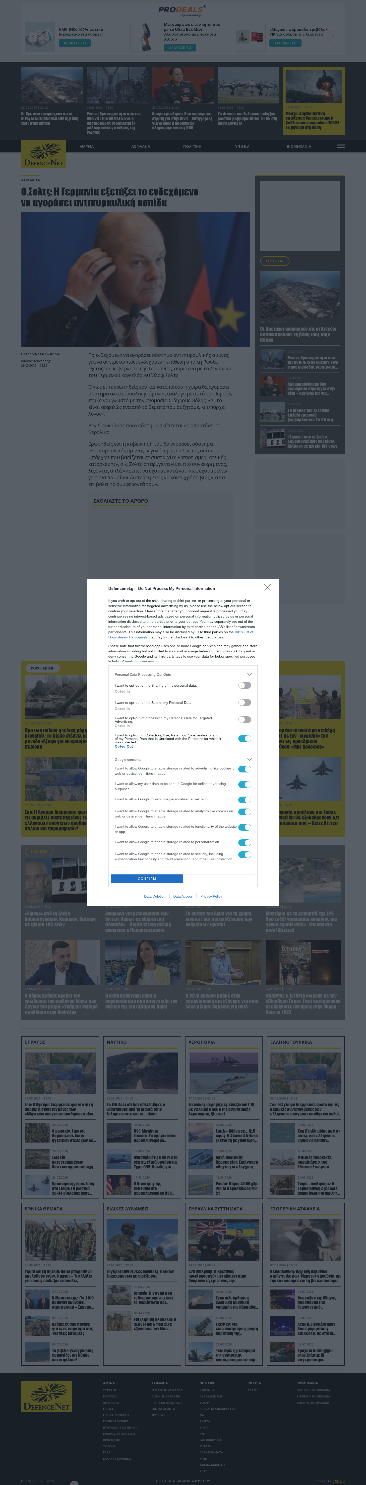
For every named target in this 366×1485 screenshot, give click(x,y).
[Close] (269, 589)
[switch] (244, 685)
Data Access (183, 896)
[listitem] (183, 674)
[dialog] (183, 742)
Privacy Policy (211, 896)
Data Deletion (155, 896)
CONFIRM (147, 879)
